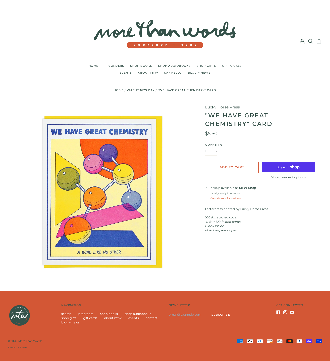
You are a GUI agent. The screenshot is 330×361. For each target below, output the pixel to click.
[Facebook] (278, 312)
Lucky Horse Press (222, 107)
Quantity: (213, 144)
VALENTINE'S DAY (141, 90)
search (66, 314)
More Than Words (30, 341)
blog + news (199, 72)
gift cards (231, 65)
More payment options (288, 177)
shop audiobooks (174, 65)
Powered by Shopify (17, 347)
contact (152, 318)
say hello (173, 72)
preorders (114, 65)
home (93, 65)
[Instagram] (285, 312)
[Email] (292, 312)
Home (119, 90)
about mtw (148, 72)
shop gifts (206, 65)
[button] (310, 41)
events (126, 72)
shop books (141, 65)
